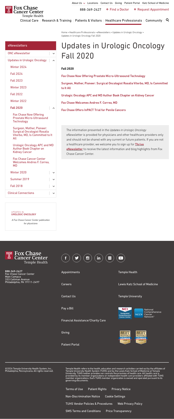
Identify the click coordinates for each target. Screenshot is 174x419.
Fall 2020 (16, 108)
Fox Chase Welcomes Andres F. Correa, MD (89, 103)
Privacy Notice (121, 389)
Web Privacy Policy (130, 404)
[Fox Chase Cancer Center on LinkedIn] (98, 258)
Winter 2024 (18, 67)
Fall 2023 (16, 80)
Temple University (130, 296)
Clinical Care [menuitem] (29, 20)
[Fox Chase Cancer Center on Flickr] (110, 258)
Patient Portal (70, 344)
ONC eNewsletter (19, 53)
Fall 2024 (16, 74)
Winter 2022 (18, 101)
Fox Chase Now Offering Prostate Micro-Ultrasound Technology (30, 118)
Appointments (70, 272)
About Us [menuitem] (77, 3)
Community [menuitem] (154, 20)
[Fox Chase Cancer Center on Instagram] (87, 258)
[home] (24, 17)
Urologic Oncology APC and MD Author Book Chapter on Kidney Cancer (33, 149)
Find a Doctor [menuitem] (119, 9)
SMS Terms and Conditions (83, 411)
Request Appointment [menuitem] (153, 9)
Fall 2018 (16, 186)
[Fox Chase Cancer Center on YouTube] (121, 258)
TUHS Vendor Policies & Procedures (89, 404)
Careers (66, 284)
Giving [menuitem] (118, 3)
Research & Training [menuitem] (57, 20)
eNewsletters (103, 32)
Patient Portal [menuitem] (132, 3)
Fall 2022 (16, 94)
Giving (65, 332)
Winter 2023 (18, 87)
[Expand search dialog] (167, 20)
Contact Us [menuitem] (106, 3)
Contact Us (68, 296)
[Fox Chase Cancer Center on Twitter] (76, 258)
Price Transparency (119, 411)
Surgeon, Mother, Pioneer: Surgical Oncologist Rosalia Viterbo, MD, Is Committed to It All (32, 133)
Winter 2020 (18, 172)
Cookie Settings (115, 396)
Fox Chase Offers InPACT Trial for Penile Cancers (93, 110)
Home (64, 32)
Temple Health (127, 272)
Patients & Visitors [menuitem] (88, 20)
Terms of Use (74, 389)
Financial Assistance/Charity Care (83, 320)
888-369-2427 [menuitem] (90, 10)
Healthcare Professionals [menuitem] (123, 20)
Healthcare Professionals (82, 32)
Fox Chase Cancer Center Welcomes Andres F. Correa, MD (31, 162)
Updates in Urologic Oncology (127, 32)
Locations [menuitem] (92, 3)
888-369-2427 (13, 271)
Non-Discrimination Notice (83, 396)
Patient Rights (97, 389)
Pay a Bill (67, 308)
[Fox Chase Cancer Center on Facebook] (65, 258)
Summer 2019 (19, 179)
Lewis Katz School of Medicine (138, 284)
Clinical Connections (21, 193)
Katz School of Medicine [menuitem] (155, 3)
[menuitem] (167, 22)
